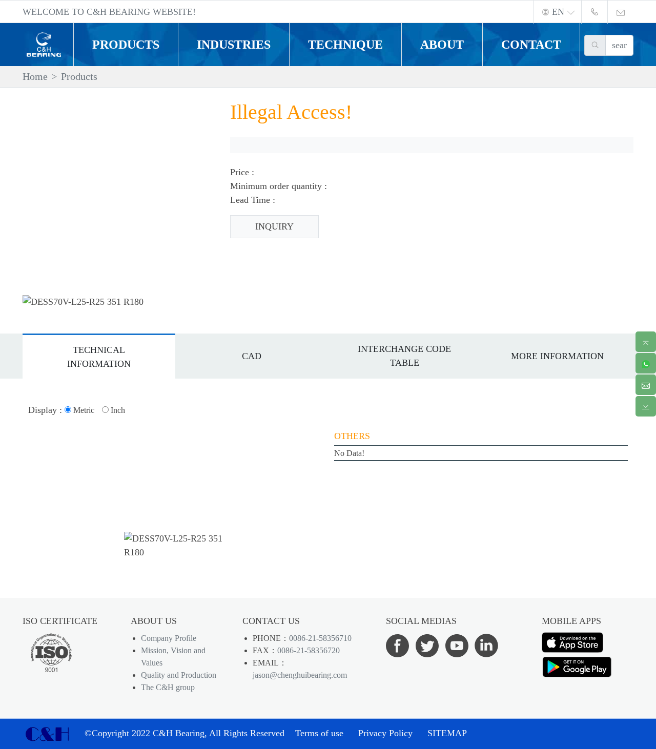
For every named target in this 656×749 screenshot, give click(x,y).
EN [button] (558, 12)
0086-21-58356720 (308, 650)
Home (35, 76)
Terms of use (319, 733)
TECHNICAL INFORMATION (99, 357)
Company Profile (168, 638)
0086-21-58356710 (320, 638)
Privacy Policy (385, 733)
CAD (251, 356)
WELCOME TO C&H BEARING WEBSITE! (109, 12)
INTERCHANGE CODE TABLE (404, 356)
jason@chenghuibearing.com (300, 675)
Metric (82, 410)
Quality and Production (178, 675)
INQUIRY (274, 226)
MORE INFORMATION (557, 356)
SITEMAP (447, 733)
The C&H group (168, 687)
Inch (117, 410)
